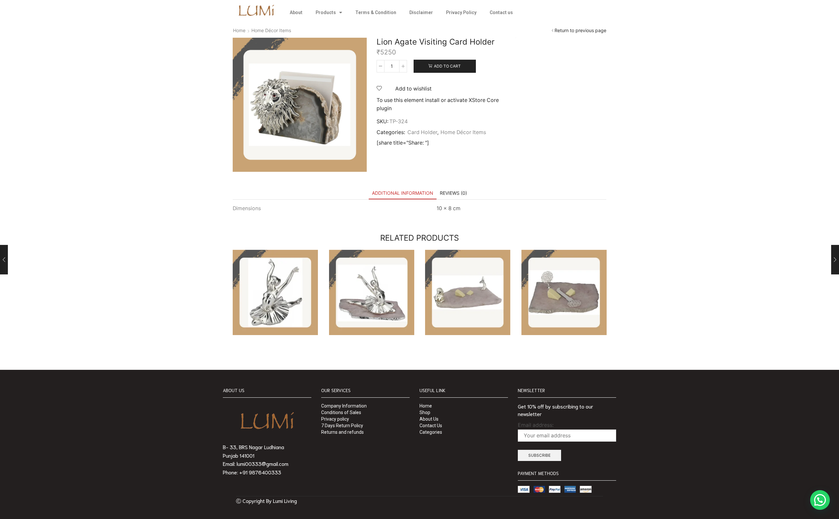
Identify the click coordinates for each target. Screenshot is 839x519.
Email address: (536, 425)
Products (326, 12)
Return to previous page (580, 30)
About (296, 12)
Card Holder (422, 132)
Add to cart (447, 66)
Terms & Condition (375, 12)
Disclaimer (421, 12)
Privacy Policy (461, 12)
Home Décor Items (271, 30)
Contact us (501, 12)
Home (239, 30)
